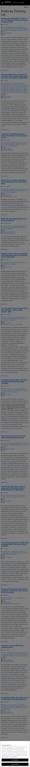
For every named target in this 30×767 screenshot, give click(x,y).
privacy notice (5, 757)
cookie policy (14, 757)
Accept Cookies (15, 764)
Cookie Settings (15, 760)
